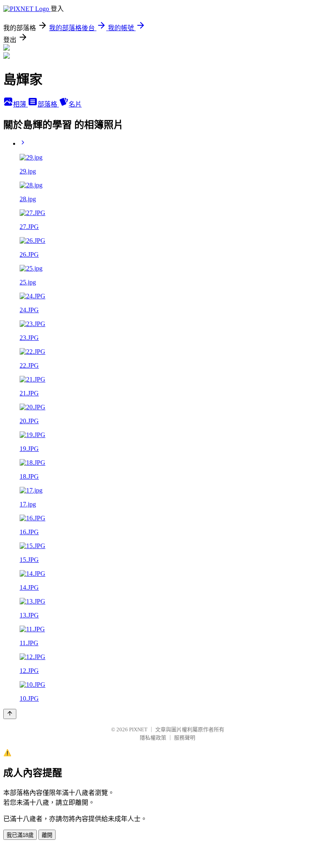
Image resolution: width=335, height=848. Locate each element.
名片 (75, 104)
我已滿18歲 (20, 835)
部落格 (48, 104)
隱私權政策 (153, 738)
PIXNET (138, 729)
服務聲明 (184, 738)
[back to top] (9, 714)
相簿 (20, 104)
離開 (47, 835)
